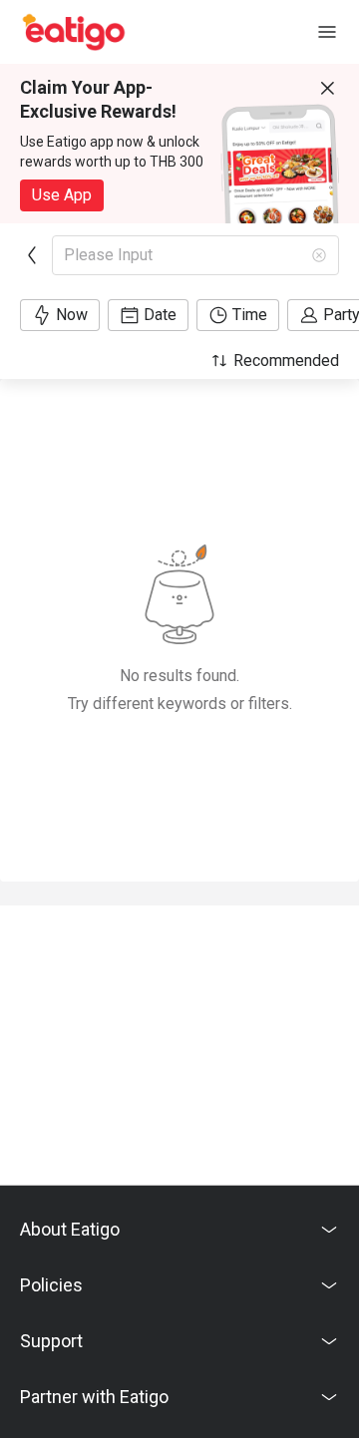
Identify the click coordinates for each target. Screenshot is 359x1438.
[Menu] (327, 32)
